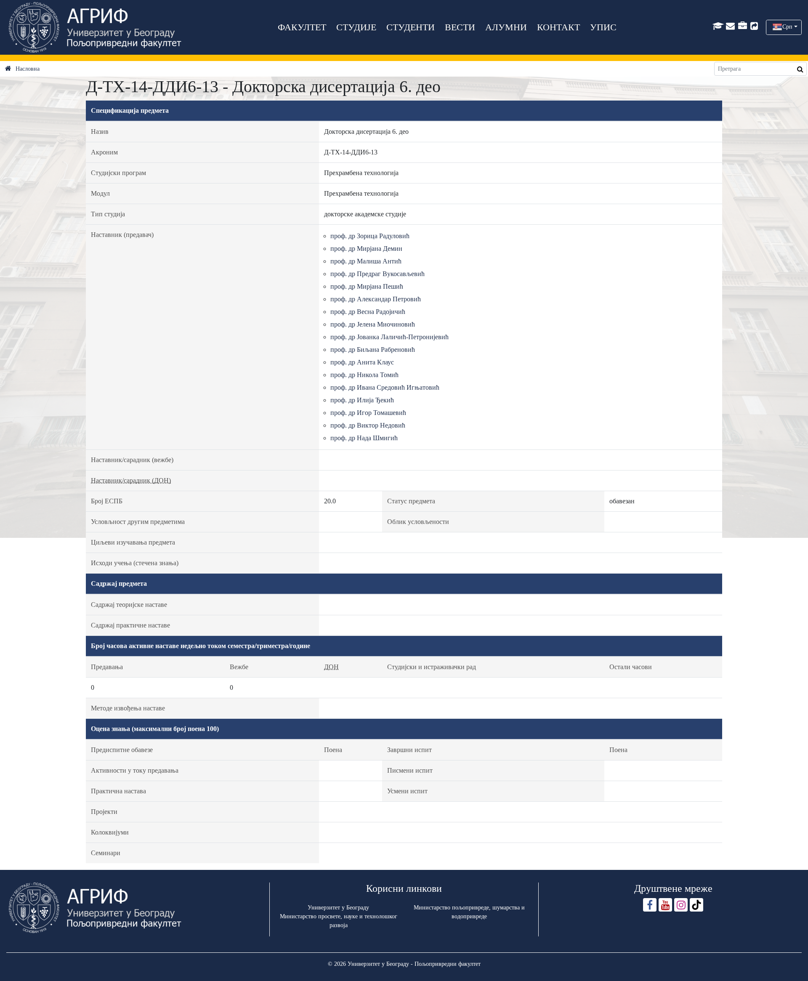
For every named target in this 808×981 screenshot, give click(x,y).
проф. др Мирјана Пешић (366, 286)
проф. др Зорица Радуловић (369, 235)
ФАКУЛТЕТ (302, 27)
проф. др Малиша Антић (365, 261)
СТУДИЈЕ (356, 27)
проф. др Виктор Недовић (367, 425)
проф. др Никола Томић (364, 374)
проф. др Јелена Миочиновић (372, 324)
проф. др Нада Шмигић (364, 437)
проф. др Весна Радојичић (367, 311)
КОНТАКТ (558, 27)
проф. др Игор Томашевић (368, 412)
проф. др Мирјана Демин (366, 248)
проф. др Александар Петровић (375, 299)
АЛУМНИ (506, 27)
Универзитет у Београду (338, 907)
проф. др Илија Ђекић (362, 400)
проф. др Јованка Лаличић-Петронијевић (389, 336)
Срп (787, 27)
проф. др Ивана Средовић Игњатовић (384, 387)
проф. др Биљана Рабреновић (372, 349)
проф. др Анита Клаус (362, 362)
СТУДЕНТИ (410, 27)
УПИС (603, 27)
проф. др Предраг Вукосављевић (377, 273)
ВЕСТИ (460, 27)
